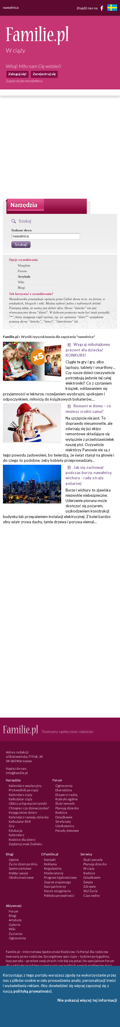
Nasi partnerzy (55, 886)
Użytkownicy (64, 826)
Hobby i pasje (18, 873)
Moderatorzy (53, 873)
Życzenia (15, 934)
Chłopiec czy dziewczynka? (29, 808)
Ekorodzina (63, 790)
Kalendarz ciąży (20, 795)
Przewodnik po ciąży (23, 790)
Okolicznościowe (21, 877)
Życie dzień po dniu (23, 864)
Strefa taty (63, 821)
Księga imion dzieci (23, 812)
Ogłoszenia (64, 786)
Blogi (21, 287)
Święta (88, 882)
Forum (22, 271)
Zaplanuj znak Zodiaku (25, 844)
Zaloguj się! (17, 74)
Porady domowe (67, 830)
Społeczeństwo (20, 868)
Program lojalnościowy (60, 877)
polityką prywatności (32, 991)
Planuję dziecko (67, 808)
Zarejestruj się (44, 74)
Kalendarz (16, 835)
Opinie (14, 860)
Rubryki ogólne (66, 799)
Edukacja (15, 830)
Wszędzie (24, 265)
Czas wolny (91, 895)
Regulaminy (53, 868)
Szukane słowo (21, 230)
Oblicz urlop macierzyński (28, 803)
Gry (12, 826)
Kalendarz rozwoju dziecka (29, 817)
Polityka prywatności (59, 895)
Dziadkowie (64, 817)
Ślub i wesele (65, 803)
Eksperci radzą (66, 795)
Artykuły (24, 276)
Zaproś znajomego (57, 882)
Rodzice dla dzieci (22, 839)
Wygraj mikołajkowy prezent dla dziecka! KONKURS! (88, 349)
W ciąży (89, 868)
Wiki (21, 282)
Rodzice (61, 812)
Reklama (50, 864)
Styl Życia (90, 891)
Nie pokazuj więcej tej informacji (87, 1000)
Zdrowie (89, 886)
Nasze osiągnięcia (57, 891)
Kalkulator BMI (20, 821)
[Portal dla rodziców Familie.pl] (37, 43)
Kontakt (50, 860)
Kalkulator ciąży (20, 799)
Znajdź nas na (87, 8)
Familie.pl (10, 336)
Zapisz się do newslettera (24, 81)
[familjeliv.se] (112, 8)
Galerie (14, 924)
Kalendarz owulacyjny (25, 786)
